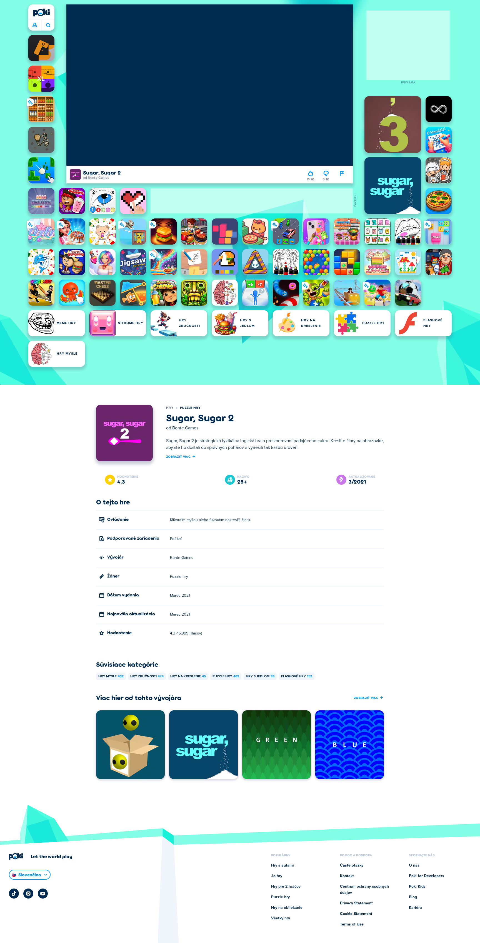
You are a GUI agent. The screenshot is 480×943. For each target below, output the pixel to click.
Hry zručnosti (147, 676)
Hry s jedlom (260, 676)
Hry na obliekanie (286, 908)
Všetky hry (280, 918)
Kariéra (415, 908)
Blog (413, 897)
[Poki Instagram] (28, 894)
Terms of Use (352, 924)
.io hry (276, 876)
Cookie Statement (356, 914)
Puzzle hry (190, 408)
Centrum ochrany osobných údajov (364, 890)
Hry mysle (111, 676)
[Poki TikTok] (14, 894)
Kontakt (347, 876)
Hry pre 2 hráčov (286, 887)
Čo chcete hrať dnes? (47, 25)
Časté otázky (351, 865)
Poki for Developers (426, 876)
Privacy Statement (356, 903)
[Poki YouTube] (43, 894)
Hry (169, 408)
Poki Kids (417, 887)
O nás (414, 865)
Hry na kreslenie (188, 676)
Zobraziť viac (178, 456)
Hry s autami (282, 865)
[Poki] (41, 12)
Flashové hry (296, 676)
